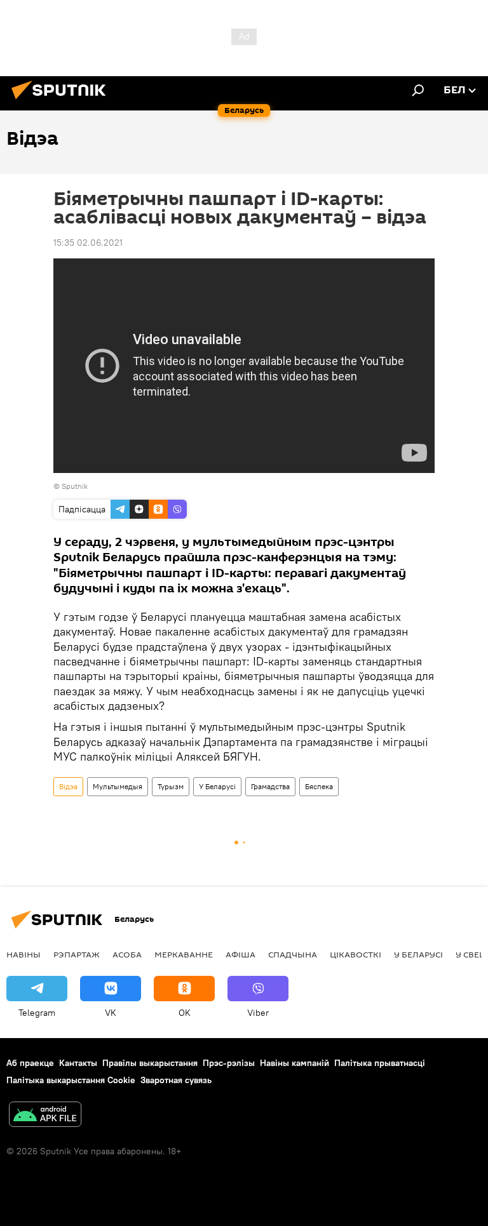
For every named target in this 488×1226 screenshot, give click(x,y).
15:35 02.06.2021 (88, 242)
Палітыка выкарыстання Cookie (70, 1080)
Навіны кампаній (294, 1063)
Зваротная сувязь (176, 1080)
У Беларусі (217, 786)
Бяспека (319, 786)
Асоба (127, 954)
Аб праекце (30, 1063)
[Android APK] (45, 1116)
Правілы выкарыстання (150, 1063)
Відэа (68, 786)
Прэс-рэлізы (229, 1063)
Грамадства (270, 786)
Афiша (240, 954)
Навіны (23, 954)
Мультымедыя (117, 786)
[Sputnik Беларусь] (62, 101)
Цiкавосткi (355, 954)
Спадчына (292, 954)
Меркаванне (183, 954)
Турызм (171, 786)
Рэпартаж (76, 954)
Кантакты (78, 1063)
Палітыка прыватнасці (379, 1063)
